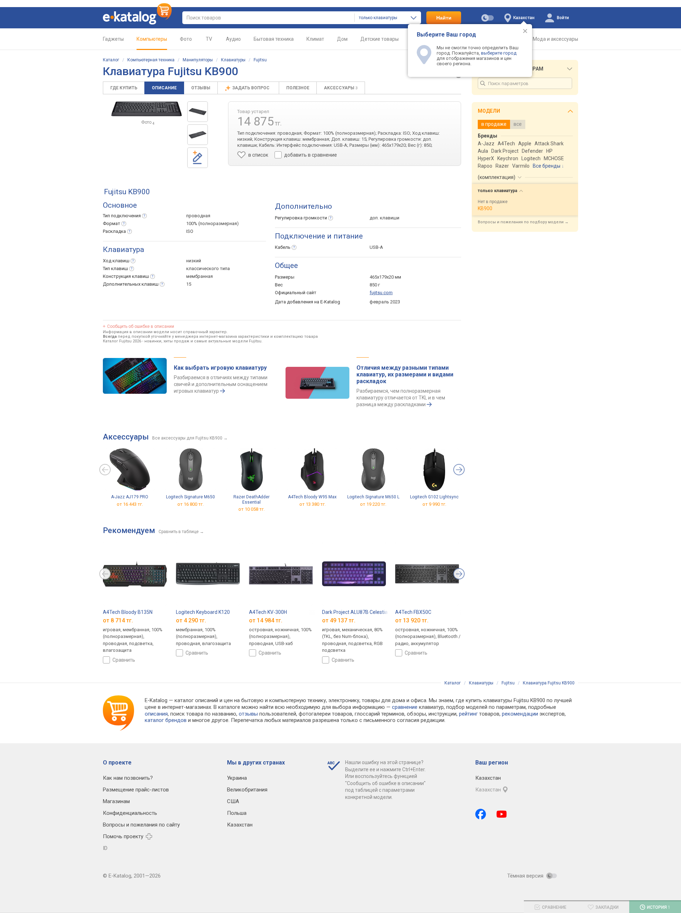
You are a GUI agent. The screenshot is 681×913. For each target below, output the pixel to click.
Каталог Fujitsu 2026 (122, 341)
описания (156, 714)
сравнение (404, 707)
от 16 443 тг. (130, 504)
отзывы (248, 714)
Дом (342, 39)
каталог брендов (166, 720)
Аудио (233, 39)
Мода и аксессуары (555, 39)
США (233, 801)
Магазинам (116, 801)
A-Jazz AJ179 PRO (129, 496)
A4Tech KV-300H (268, 612)
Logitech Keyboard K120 (203, 612)
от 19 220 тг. (373, 504)
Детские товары (379, 39)
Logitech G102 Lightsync (434, 496)
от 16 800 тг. (190, 504)
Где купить (123, 87)
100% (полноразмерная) (212, 223)
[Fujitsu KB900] (197, 111)
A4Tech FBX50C (413, 612)
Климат (315, 39)
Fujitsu (260, 59)
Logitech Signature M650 (190, 496)
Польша (237, 813)
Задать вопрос (251, 87)
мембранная (199, 276)
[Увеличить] (146, 108)
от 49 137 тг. (338, 620)
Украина (237, 778)
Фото (186, 39)
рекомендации (520, 714)
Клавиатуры (233, 59)
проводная (198, 215)
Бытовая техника (274, 39)
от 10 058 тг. (251, 509)
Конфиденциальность (130, 813)
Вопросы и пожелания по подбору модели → (523, 222)
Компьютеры (152, 39)
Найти (444, 18)
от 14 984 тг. (265, 620)
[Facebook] (480, 814)
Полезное (297, 87)
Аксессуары (341, 87)
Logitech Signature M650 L (373, 496)
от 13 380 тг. (312, 504)
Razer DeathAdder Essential (251, 499)
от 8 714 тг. (118, 620)
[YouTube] (502, 814)
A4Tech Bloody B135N (128, 612)
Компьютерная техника (151, 59)
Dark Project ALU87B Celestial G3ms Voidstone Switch (382, 612)
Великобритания (247, 789)
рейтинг (468, 714)
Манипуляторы (198, 59)
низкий (193, 260)
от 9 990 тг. (434, 504)
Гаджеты (113, 39)
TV (209, 39)
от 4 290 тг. (191, 620)
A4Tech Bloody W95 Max (312, 496)
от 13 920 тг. (411, 620)
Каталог (111, 59)
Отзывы (200, 87)
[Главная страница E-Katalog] (137, 17)
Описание (164, 87)
